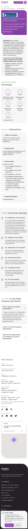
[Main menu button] (25, 2)
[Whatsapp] (2, 409)
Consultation (18, 2)
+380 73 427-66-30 (7, 370)
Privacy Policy (8, 521)
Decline (18, 525)
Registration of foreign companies (10, 485)
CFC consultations (5, 495)
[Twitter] (16, 416)
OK (21, 431)
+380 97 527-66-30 (7, 365)
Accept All (9, 525)
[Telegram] (7, 409)
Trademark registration (7, 500)
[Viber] (11, 409)
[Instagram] (2, 416)
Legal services (5, 492)
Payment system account (7, 490)
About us (3, 509)
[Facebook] (7, 416)
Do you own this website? (9, 431)
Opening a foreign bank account (9, 487)
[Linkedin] (11, 416)
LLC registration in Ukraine (8, 497)
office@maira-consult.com (9, 376)
